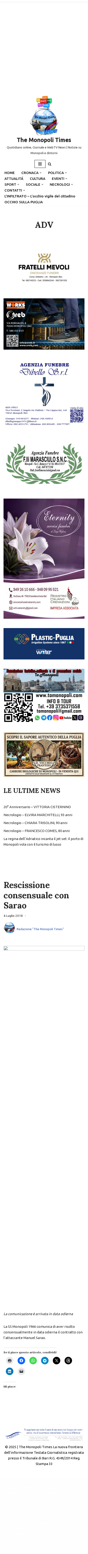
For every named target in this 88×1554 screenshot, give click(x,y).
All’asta (51, 1493)
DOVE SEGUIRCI (47, 1523)
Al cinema (12, 1511)
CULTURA (37, 179)
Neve (23, 1549)
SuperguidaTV (16, 1505)
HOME (9, 173)
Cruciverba (63, 1511)
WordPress (60, 1549)
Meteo (54, 1499)
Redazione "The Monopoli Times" (40, 929)
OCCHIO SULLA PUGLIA (23, 202)
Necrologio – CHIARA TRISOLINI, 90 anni (35, 823)
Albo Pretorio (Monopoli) (25, 1482)
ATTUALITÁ (13, 179)
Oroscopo (12, 1517)
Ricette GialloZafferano (54, 1505)
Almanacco (36, 1517)
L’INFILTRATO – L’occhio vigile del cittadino (39, 196)
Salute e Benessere (20, 1488)
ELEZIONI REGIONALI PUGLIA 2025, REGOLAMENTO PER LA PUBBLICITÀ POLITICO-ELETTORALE (43, 1534)
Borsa (48, 1488)
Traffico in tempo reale (23, 1499)
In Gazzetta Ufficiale (21, 1493)
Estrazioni (60, 1517)
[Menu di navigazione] (40, 164)
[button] (41, 173)
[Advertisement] (44, 46)
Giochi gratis (37, 1511)
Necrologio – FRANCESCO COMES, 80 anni (37, 831)
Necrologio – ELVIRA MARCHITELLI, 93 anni (38, 815)
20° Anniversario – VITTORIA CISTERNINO (37, 807)
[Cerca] (49, 164)
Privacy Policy (15, 1523)
